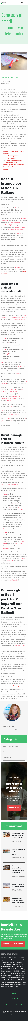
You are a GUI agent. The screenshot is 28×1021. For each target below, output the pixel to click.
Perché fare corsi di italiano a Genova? (18, 852)
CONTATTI (14, 998)
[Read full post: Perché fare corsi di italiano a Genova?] (6, 851)
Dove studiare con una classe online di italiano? (18, 900)
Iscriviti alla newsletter (13, 944)
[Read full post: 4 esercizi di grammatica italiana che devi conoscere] (6, 867)
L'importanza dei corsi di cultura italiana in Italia (18, 836)
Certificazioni (7, 757)
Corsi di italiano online (10, 77)
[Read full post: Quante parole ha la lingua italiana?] (6, 885)
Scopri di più (14, 808)
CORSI (14, 993)
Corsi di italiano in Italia (10, 746)
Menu (22, 2)
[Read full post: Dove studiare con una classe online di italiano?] (6, 899)
